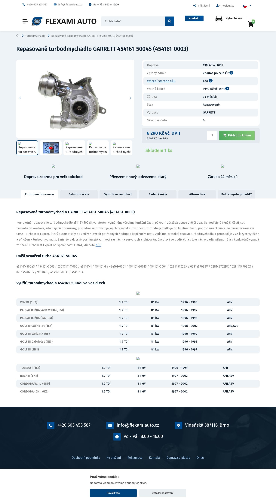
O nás (200, 457)
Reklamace (135, 457)
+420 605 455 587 (37, 4)
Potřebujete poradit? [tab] (236, 194)
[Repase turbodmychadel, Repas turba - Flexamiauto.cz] (64, 21)
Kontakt (194, 18)
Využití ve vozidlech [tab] (118, 194)
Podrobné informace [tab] (39, 194)
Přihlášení (204, 5)
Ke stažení (113, 457)
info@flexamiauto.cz (70, 4)
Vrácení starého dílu (161, 81)
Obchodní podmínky (86, 457)
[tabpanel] (138, 302)
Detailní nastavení (162, 492)
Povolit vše (113, 492)
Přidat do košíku (239, 135)
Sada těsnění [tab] (158, 194)
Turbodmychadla (35, 36)
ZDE (98, 245)
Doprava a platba (178, 457)
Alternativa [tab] (197, 194)
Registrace (228, 5)
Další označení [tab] (79, 194)
